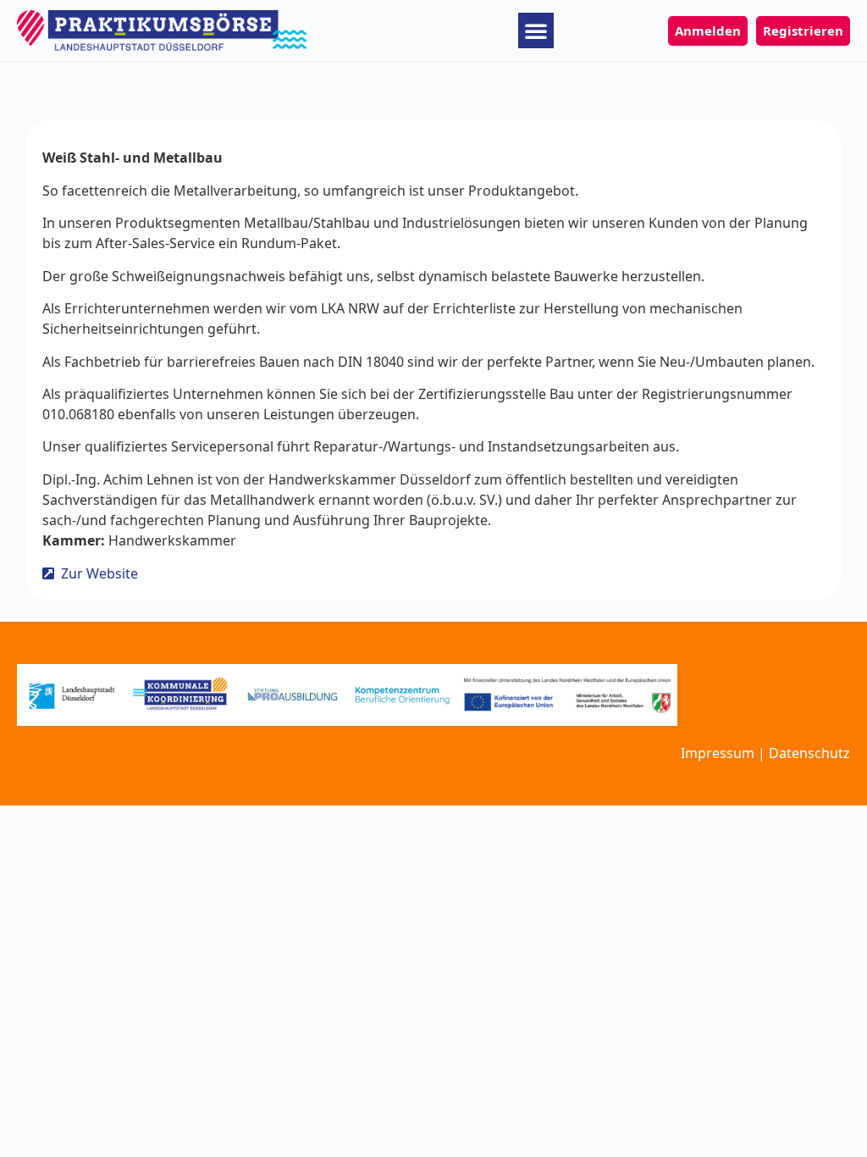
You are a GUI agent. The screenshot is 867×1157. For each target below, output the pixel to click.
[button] (536, 30)
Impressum (717, 753)
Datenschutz (809, 753)
